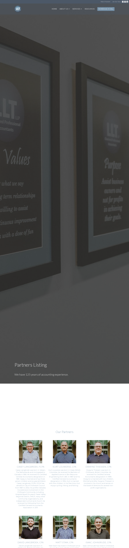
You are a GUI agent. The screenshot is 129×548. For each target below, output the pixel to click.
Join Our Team (116, 1)
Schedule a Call (105, 9)
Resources (90, 9)
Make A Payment (105, 1)
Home (54, 9)
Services (76, 9)
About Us (63, 9)
